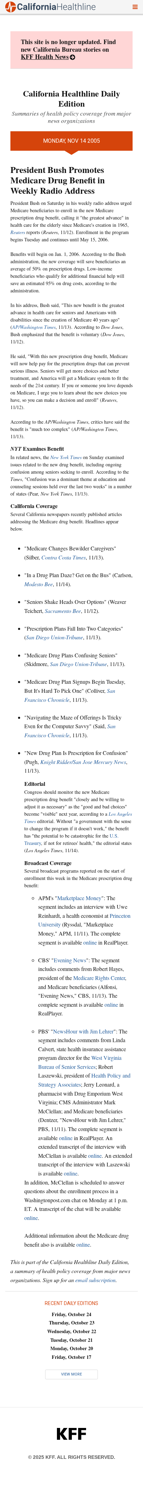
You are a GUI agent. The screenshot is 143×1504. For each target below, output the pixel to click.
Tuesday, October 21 (71, 1340)
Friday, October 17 (71, 1357)
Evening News (70, 960)
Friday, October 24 (71, 1314)
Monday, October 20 (71, 1348)
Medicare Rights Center (99, 977)
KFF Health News (45, 56)
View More (71, 1374)
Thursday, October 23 (71, 1322)
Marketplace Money (79, 897)
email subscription (95, 1279)
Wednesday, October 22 (71, 1331)
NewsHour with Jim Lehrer (83, 1031)
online (90, 942)
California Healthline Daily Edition (71, 98)
